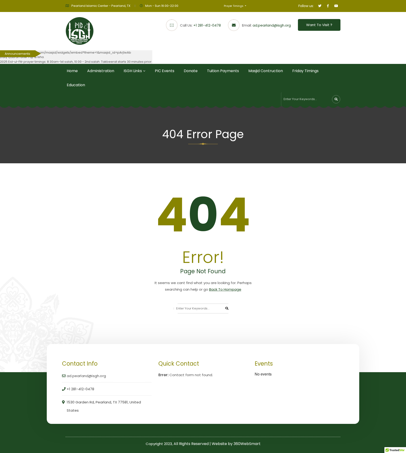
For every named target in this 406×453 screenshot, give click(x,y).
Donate (191, 71)
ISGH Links (133, 71)
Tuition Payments (223, 71)
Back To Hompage (225, 289)
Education (76, 85)
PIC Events (164, 71)
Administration (100, 71)
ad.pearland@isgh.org (272, 25)
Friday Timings (305, 71)
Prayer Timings (234, 6)
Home (72, 71)
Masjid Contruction (265, 71)
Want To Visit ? (319, 24)
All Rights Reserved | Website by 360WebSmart (217, 443)
